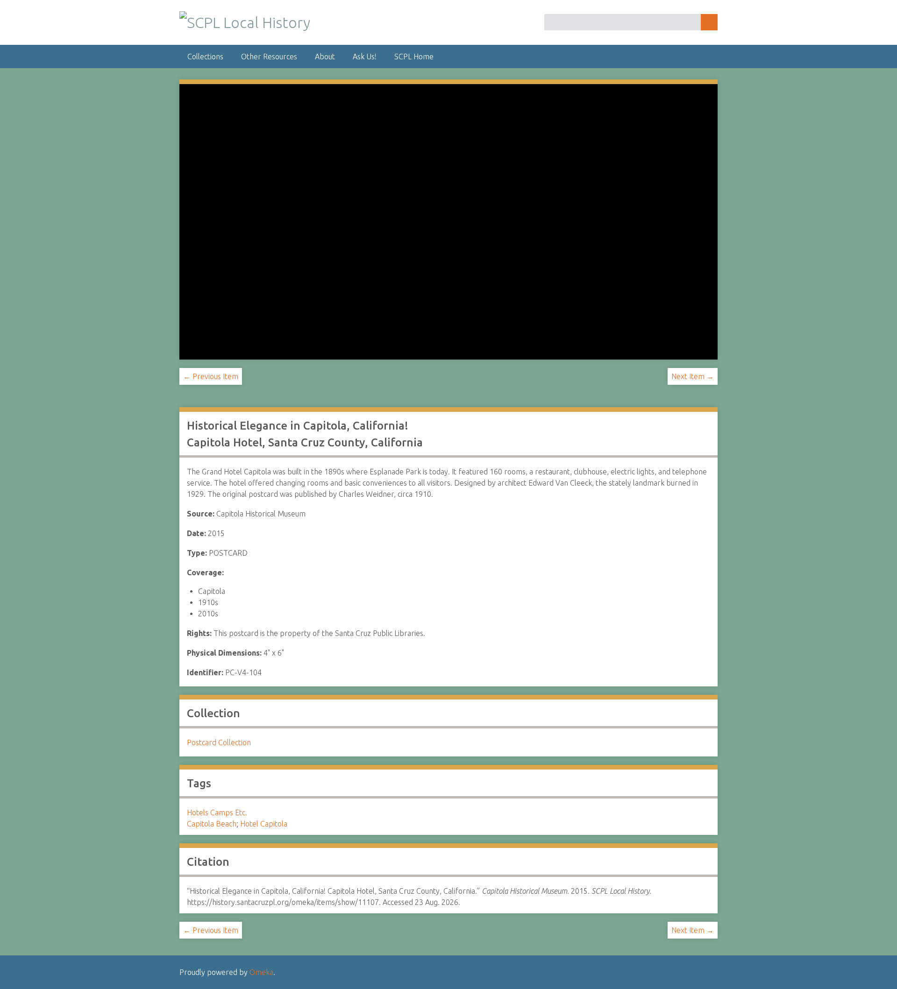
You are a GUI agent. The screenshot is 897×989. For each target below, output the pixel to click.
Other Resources (269, 56)
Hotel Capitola (263, 823)
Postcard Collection (219, 742)
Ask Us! (365, 56)
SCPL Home (414, 56)
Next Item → (692, 376)
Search (709, 22)
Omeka (261, 972)
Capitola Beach (211, 823)
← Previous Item (210, 376)
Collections (205, 56)
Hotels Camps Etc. (217, 812)
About (325, 56)
